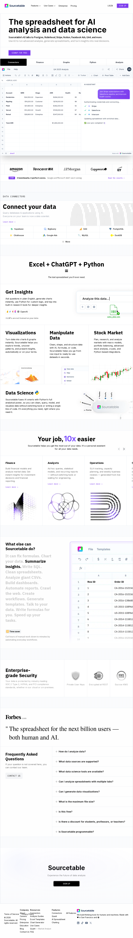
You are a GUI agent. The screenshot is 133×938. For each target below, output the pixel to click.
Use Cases (48, 6)
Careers (23, 916)
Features (35, 6)
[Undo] (16, 75)
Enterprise (63, 6)
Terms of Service (11, 914)
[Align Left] (65, 75)
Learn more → (9, 222)
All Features (71, 913)
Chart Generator (37, 922)
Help (16, 69)
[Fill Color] (47, 75)
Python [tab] (93, 62)
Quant (40, 929)
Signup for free (19, 53)
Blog (22, 929)
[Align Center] (69, 75)
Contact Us (14, 775)
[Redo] (19, 75)
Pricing (74, 6)
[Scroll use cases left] (118, 449)
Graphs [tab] (66, 62)
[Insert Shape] (60, 75)
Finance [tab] (40, 62)
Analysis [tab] (119, 62)
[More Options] (73, 75)
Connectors (35, 913)
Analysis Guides (37, 916)
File (8, 69)
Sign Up (122, 6)
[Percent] (29, 75)
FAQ (32, 932)
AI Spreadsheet (58, 919)
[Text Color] (43, 75)
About (22, 913)
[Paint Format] (56, 75)
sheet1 (12, 153)
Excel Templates (37, 919)
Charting (55, 922)
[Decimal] (32, 75)
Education (24, 925)
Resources (35, 910)
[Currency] (25, 75)
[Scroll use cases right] (124, 449)
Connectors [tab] (13, 62)
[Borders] (52, 75)
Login (110, 6)
